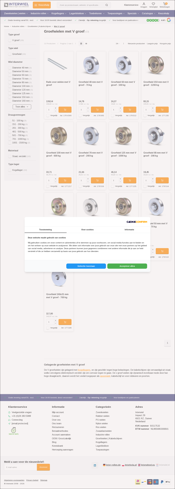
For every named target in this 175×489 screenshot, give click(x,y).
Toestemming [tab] (45, 229)
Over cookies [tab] (87, 229)
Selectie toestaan (86, 266)
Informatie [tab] (129, 229)
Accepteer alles (127, 266)
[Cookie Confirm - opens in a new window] (137, 221)
